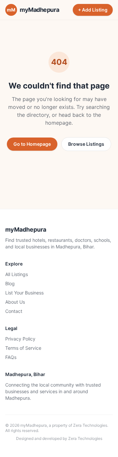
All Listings (16, 274)
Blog (10, 283)
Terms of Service (23, 348)
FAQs (10, 357)
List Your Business (24, 292)
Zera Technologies (90, 425)
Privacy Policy (20, 339)
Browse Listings (86, 144)
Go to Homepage (32, 144)
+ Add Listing (93, 10)
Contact (13, 311)
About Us (15, 302)
